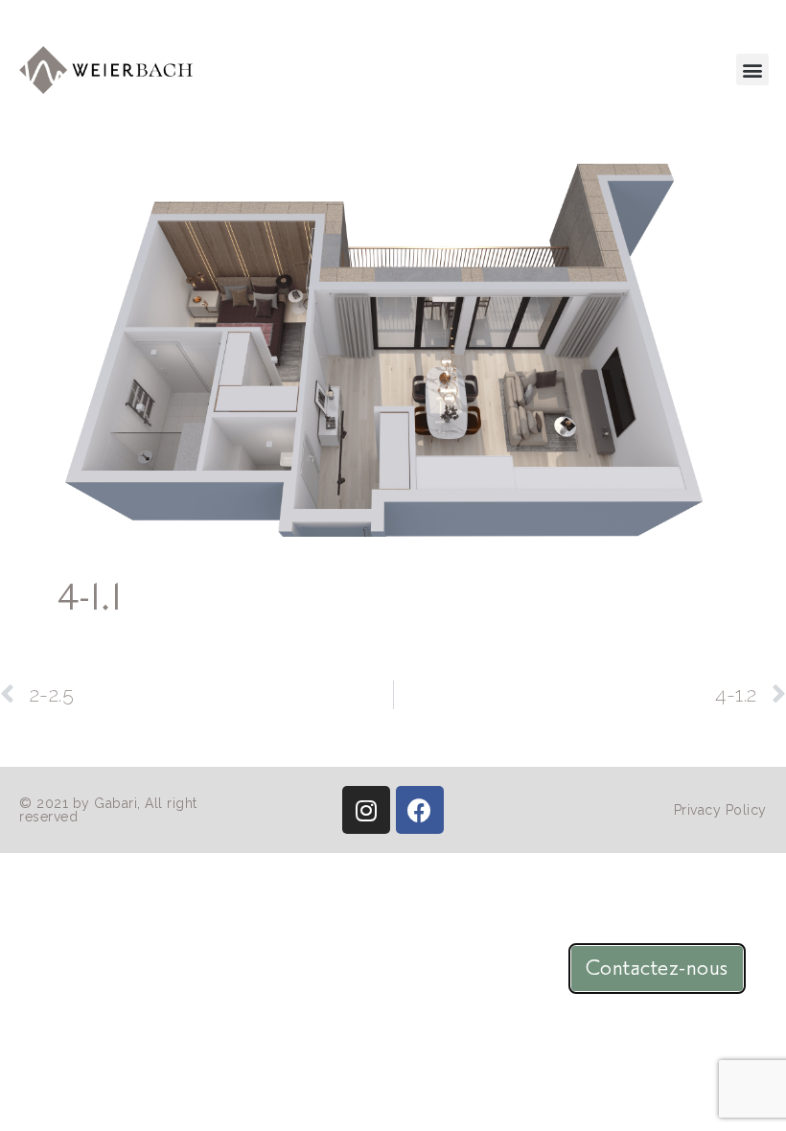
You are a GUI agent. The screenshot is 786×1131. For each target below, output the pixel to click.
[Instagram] (366, 810)
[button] (752, 69)
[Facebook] (420, 810)
